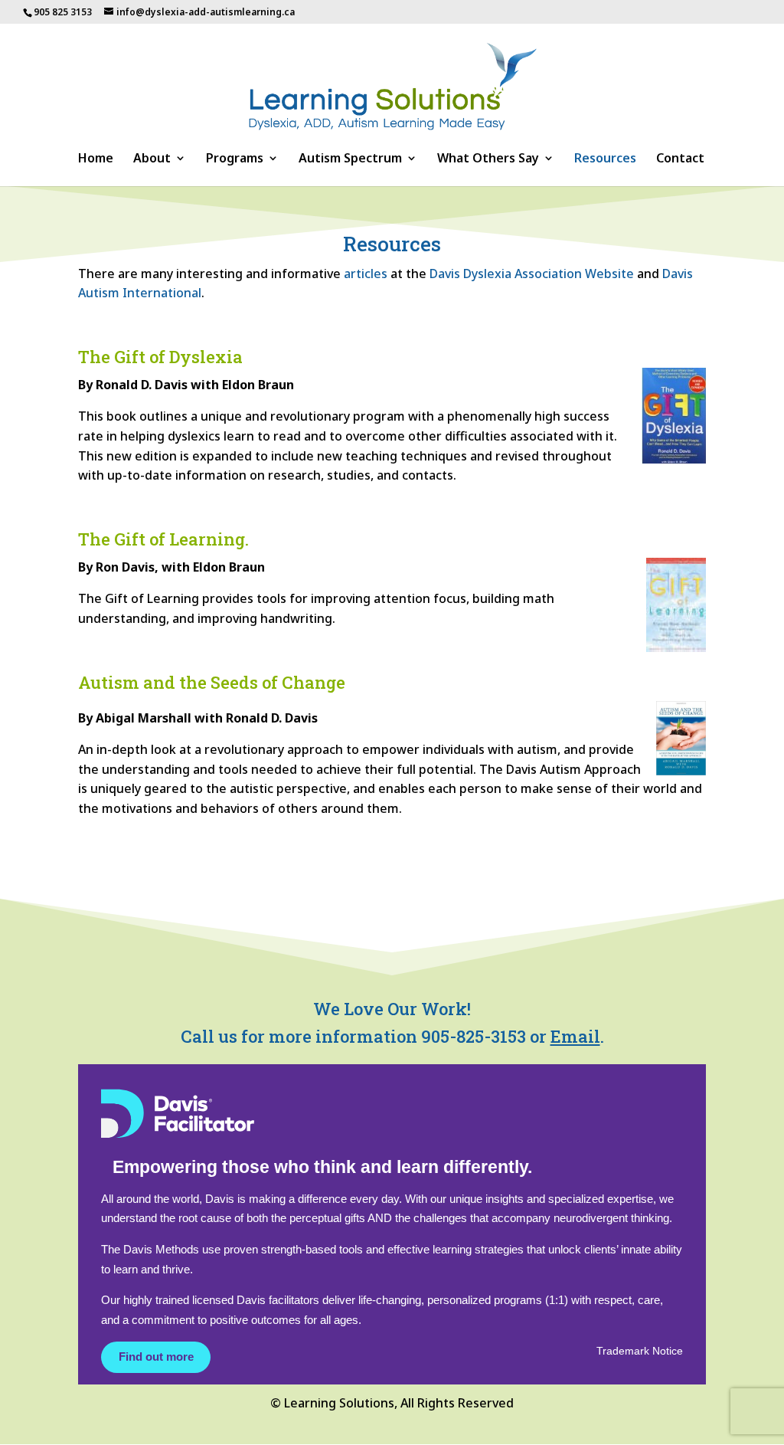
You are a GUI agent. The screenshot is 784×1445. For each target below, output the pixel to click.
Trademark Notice (639, 1351)
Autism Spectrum (350, 159)
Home (95, 159)
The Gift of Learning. (163, 539)
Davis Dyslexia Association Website (532, 273)
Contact (680, 159)
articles (365, 273)
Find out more (156, 1356)
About (152, 159)
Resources (605, 159)
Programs (234, 159)
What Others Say (488, 159)
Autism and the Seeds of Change (211, 682)
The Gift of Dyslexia (160, 357)
